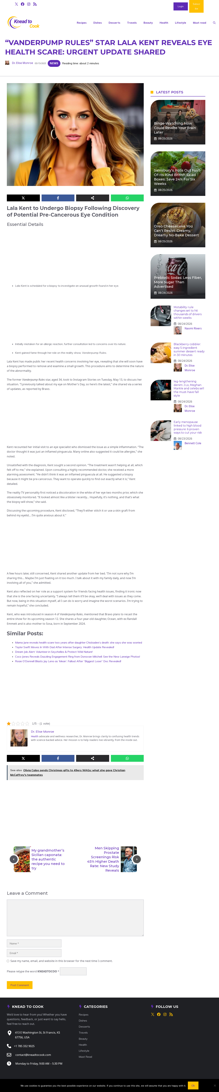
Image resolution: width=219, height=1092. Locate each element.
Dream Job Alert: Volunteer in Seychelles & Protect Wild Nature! (54, 651)
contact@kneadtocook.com (33, 1055)
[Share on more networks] (92, 198)
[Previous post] (14, 859)
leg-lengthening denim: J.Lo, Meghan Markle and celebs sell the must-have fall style (189, 388)
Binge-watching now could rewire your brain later (175, 127)
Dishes (97, 22)
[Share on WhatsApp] (127, 198)
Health (164, 22)
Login (181, 6)
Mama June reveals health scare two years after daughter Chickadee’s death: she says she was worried (78, 642)
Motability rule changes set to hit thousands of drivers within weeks (188, 312)
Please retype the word (33, 971)
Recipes (82, 22)
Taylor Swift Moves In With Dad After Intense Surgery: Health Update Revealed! (64, 647)
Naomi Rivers (193, 328)
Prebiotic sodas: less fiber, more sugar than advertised (178, 282)
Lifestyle (180, 22)
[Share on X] (23, 198)
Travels (132, 22)
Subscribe (196, 6)
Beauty (148, 22)
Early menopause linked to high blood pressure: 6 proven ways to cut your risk (188, 427)
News (54, 63)
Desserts (114, 22)
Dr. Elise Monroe (22, 63)
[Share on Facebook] (58, 198)
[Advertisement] (75, 255)
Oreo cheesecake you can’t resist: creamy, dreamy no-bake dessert (176, 230)
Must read (199, 22)
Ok (193, 1085)
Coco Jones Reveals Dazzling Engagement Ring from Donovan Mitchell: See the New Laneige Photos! (77, 656)
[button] (214, 22)
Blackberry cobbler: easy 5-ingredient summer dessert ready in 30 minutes (189, 349)
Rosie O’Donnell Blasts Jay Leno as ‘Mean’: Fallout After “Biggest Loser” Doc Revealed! (68, 661)
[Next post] (137, 859)
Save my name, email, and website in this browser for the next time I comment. (61, 961)
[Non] (214, 1085)
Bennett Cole (193, 443)
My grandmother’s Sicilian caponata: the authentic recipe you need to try (48, 859)
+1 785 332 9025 (24, 1046)
